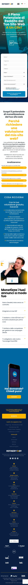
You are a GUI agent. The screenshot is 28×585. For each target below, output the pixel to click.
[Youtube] (13, 458)
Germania (14, 512)
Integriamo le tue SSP (9, 311)
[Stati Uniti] (14, 492)
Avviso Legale (18, 578)
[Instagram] (18, 458)
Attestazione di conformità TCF (16, 579)
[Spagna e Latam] (14, 473)
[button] (18, 4)
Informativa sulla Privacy (8, 578)
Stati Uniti (14, 494)
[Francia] (14, 501)
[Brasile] (14, 529)
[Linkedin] (10, 458)
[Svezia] (14, 520)
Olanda (14, 466)
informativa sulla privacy (12, 89)
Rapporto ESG (14, 580)
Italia (14, 484)
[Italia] (14, 482)
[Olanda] (14, 464)
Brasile (14, 531)
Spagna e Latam (14, 475)
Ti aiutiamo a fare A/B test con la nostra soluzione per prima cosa (13, 320)
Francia (14, 503)
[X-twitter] (15, 458)
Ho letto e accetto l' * (12, 88)
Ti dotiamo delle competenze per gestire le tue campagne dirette (12, 330)
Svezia (14, 522)
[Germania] (14, 510)
